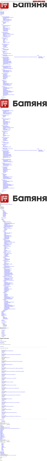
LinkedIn (3, 450)
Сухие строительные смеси (7, 286)
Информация (1, 433)
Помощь (1, 437)
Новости (1, 431)
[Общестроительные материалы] (8, 43)
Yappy (2, 448)
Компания (1, 430)
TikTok (2, 447)
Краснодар (4, 216)
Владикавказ (4, 215)
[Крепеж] (8, 117)
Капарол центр (6, 300)
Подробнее (3, 352)
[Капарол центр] (8, 179)
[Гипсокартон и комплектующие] (8, 109)
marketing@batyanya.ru (3, 328)
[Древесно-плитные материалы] (8, 114)
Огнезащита (5, 258)
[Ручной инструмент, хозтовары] (8, 56)
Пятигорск (4, 211)
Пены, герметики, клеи (7, 261)
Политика (1, 432)
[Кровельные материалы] (8, 31)
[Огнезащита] (8, 141)
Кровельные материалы (7, 240)
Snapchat (3, 449)
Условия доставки (2, 435)
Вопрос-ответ (1, 438)
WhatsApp (3, 444)
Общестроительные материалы (8, 253)
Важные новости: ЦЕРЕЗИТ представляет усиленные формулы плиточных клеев (9, 428)
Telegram (3, 333)
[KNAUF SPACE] (8, 96)
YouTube (3, 446)
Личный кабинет (2, 11)
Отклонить (43, 1)
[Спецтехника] (8, 162)
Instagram (3, 332)
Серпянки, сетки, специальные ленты (8, 277)
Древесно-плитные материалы (8, 228)
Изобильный (4, 214)
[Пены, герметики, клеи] (8, 50)
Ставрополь (4, 212)
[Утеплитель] (8, 79)
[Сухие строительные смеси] (8, 72)
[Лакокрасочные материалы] (8, 37)
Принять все (34, 1)
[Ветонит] (8, 97)
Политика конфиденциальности (28, 1)
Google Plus (3, 335)
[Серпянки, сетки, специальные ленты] (8, 65)
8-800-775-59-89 (2, 12)
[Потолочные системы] (8, 147)
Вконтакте (3, 443)
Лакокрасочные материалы (7, 246)
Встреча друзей (2, 429)
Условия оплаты (2, 434)
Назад (3, 210)
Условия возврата (2, 436)
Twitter (3, 331)
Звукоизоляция (2, 346)
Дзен (2, 445)
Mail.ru (3, 336)
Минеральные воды (5, 213)
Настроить (39, 1)
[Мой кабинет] (0, 193)
